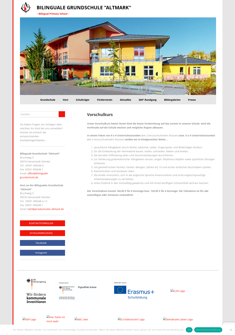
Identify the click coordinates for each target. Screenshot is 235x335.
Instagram (41, 252)
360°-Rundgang (148, 99)
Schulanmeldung (41, 233)
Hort (65, 99)
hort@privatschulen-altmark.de (46, 209)
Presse (192, 99)
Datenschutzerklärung (208, 329)
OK (189, 329)
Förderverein (104, 99)
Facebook (41, 242)
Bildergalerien (172, 99)
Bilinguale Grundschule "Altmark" (84, 7)
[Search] (62, 114)
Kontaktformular (41, 223)
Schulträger (82, 99)
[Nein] (230, 330)
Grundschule (47, 99)
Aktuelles (125, 99)
